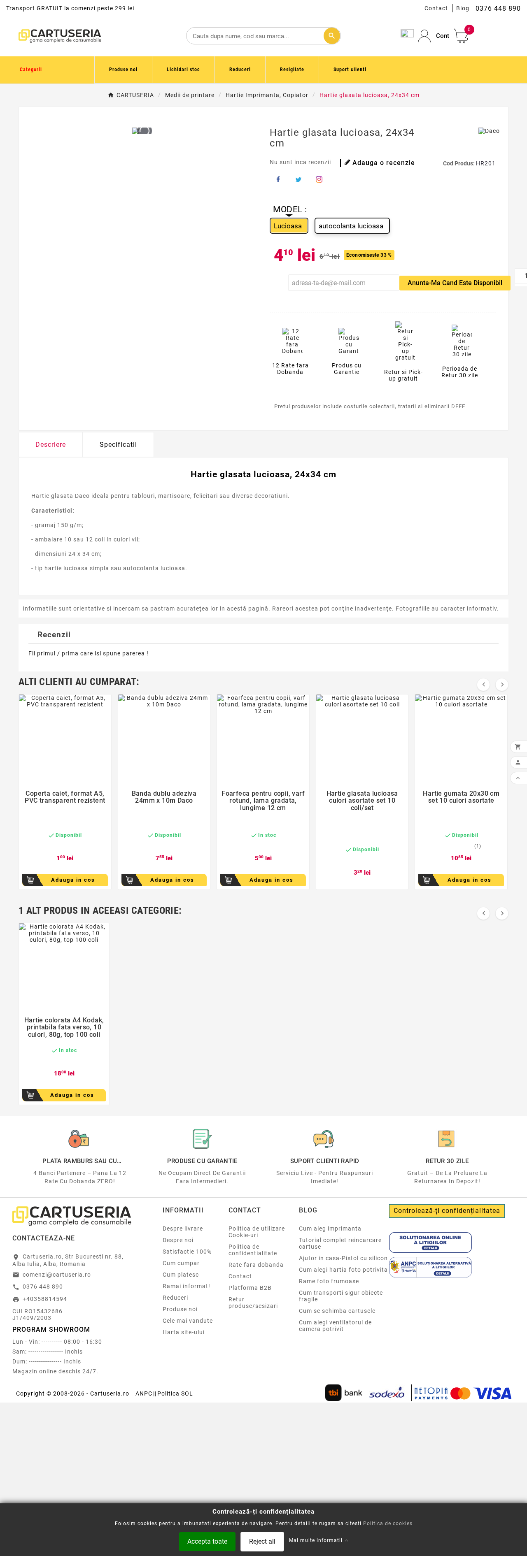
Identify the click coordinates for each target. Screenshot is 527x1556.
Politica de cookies (388, 1523)
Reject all (262, 1541)
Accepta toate (207, 1541)
